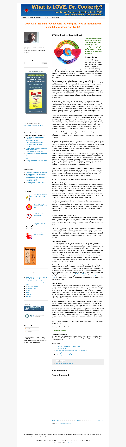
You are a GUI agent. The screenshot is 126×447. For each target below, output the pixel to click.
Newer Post (55, 420)
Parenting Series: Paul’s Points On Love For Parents (35, 183)
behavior (58, 363)
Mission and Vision (31, 288)
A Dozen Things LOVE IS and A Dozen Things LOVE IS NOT (36, 149)
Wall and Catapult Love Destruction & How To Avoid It (71, 350)
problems (71, 363)
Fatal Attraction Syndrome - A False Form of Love (40, 195)
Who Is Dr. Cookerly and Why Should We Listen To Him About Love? (36, 278)
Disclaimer (28, 294)
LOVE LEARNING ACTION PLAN (33, 125)
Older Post (100, 420)
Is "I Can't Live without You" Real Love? (39, 214)
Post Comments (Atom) (65, 423)
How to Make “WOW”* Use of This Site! (36, 281)
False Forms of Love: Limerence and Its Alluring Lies (41, 206)
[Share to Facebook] (62, 361)
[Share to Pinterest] (64, 361)
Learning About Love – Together (65, 353)
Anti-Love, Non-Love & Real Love (65, 355)
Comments (29, 331)
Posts (28, 328)
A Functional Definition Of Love (34, 151)
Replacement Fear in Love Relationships (39, 233)
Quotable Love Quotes (32, 286)
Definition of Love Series (34, 17)
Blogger (70, 442)
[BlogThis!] (59, 361)
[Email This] (57, 361)
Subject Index (55, 17)
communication (64, 363)
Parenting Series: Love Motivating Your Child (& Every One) (36, 178)
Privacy (28, 292)
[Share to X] (60, 361)
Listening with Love (61, 348)
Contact (28, 290)
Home (24, 17)
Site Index (28, 296)
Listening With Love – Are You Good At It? (68, 346)
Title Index (46, 17)
